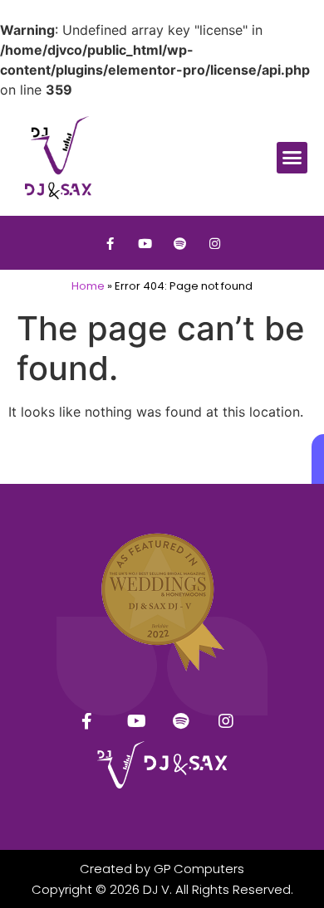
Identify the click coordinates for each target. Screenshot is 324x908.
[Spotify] (179, 243)
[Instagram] (214, 243)
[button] (292, 157)
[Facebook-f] (109, 243)
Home (88, 286)
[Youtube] (144, 243)
